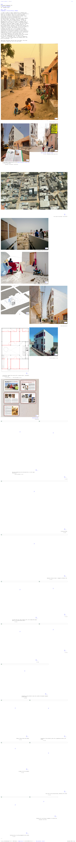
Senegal (16, 10)
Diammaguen (3, 10)
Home (2, 4)
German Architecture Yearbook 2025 (23, 162)
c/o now (2, 1)
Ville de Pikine (10, 10)
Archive (5, 1)
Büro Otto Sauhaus (6, 6)
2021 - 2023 (3, 9)
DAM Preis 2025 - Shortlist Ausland (47, 152)
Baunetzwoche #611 (35, 417)
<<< (8, 1)
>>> (11, 1)
